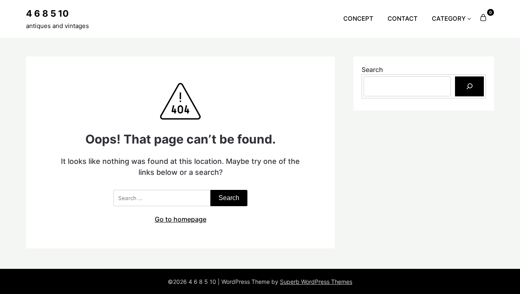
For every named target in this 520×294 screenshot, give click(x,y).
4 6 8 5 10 (47, 13)
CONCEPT (358, 18)
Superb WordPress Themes (316, 281)
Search (372, 69)
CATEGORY (449, 18)
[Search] (469, 86)
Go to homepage (180, 219)
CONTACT (403, 18)
